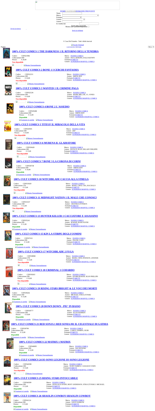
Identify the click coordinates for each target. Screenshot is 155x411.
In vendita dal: (61, 24)
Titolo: (58, 13)
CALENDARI (71, 11)
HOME (62, 11)
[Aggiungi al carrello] (26, 120)
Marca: (58, 15)
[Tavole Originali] (77, 45)
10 (80, 47)
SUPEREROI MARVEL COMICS (82, 61)
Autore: (58, 21)
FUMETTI (74, 60)
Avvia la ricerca (15, 29)
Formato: (59, 17)
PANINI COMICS (77, 56)
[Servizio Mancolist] (17, 65)
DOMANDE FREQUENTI (85, 11)
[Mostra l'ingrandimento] (32, 65)
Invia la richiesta (77, 30)
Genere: (59, 19)
